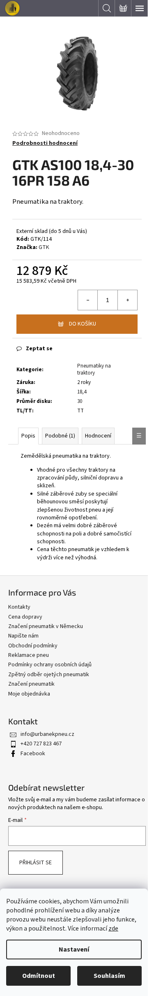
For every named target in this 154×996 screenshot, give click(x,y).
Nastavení (74, 949)
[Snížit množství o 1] (88, 300)
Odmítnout (38, 975)
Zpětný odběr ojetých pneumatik (48, 674)
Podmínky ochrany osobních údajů (50, 665)
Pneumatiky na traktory (94, 369)
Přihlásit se (35, 863)
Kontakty (19, 607)
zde (113, 928)
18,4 (81, 392)
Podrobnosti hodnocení (45, 143)
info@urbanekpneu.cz (47, 734)
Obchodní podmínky (32, 646)
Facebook (33, 753)
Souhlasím (109, 975)
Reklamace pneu (28, 655)
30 (79, 401)
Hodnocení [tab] (98, 436)
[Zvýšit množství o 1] (127, 300)
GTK (44, 247)
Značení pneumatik (31, 684)
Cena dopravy (25, 617)
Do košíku (82, 324)
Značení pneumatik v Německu (45, 626)
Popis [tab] (28, 436)
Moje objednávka (29, 694)
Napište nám (23, 636)
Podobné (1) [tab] (60, 436)
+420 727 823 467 (41, 744)
